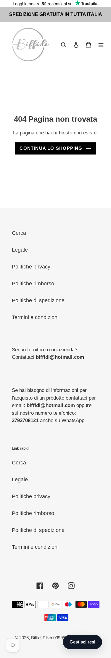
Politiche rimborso (33, 284)
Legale (20, 250)
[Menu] (101, 45)
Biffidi (36, 637)
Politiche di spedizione (38, 300)
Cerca (19, 233)
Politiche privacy (31, 267)
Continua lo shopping (51, 148)
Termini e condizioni (35, 317)
